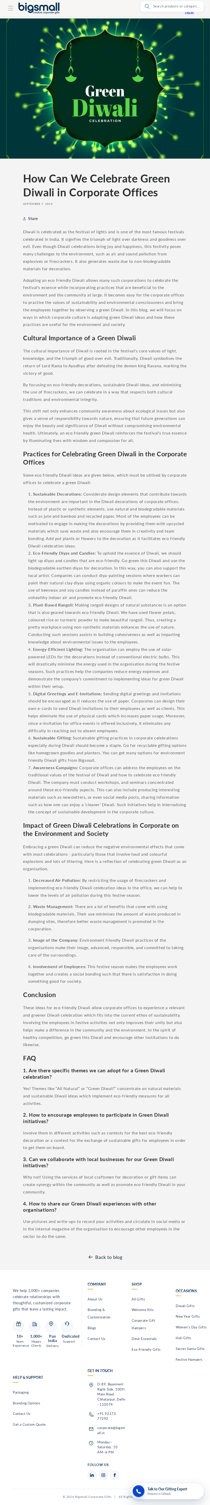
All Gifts (138, 1299)
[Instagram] (103, 1475)
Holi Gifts (183, 1338)
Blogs (92, 1328)
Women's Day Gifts (191, 1327)
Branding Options (26, 1403)
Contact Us (97, 1339)
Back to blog (108, 1257)
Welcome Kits (143, 1310)
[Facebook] (114, 1475)
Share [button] (33, 218)
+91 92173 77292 (106, 1416)
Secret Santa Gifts (190, 1349)
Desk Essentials (144, 1339)
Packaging (21, 1392)
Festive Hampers (189, 1359)
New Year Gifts (188, 1316)
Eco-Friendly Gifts (146, 1349)
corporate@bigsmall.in (111, 1430)
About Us (95, 1299)
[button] (10, 8)
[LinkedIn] (92, 1475)
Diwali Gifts (185, 1306)
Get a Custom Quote (29, 1424)
